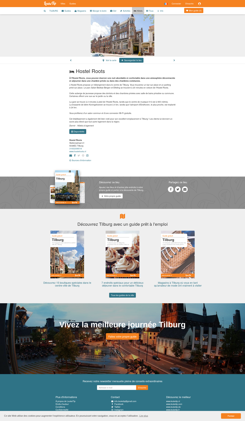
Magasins (81, 10)
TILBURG (53, 10)
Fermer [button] (231, 416)
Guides (72, 3)
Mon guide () (195, 10)
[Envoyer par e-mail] (185, 189)
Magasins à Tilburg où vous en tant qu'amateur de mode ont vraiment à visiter (178, 284)
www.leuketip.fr (173, 409)
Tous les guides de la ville (122, 295)
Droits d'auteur (62, 404)
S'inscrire (189, 3)
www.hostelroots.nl (77, 151)
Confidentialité (62, 409)
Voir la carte (110, 60)
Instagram (118, 409)
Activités (126, 10)
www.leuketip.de (173, 406)
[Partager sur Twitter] (178, 189)
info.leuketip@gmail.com (125, 401)
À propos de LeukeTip (65, 401)
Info (161, 10)
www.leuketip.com (174, 404)
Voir (114, 10)
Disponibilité (79, 131)
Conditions (60, 406)
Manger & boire (99, 10)
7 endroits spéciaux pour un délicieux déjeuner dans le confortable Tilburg (122, 284)
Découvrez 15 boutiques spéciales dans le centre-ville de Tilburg (67, 284)
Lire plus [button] (143, 416)
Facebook (118, 404)
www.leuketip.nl (173, 401)
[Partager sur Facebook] (171, 189)
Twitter (117, 406)
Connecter (176, 3)
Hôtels (139, 10)
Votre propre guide (112, 196)
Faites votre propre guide (122, 336)
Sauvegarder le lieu (133, 60)
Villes (63, 3)
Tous (150, 10)
